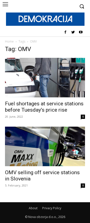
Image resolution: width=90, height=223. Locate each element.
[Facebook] (65, 32)
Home (9, 41)
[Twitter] (73, 32)
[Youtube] (80, 32)
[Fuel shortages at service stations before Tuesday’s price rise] (45, 77)
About (33, 208)
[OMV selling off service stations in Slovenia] (45, 146)
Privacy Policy (51, 208)
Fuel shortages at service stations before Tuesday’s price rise (44, 107)
